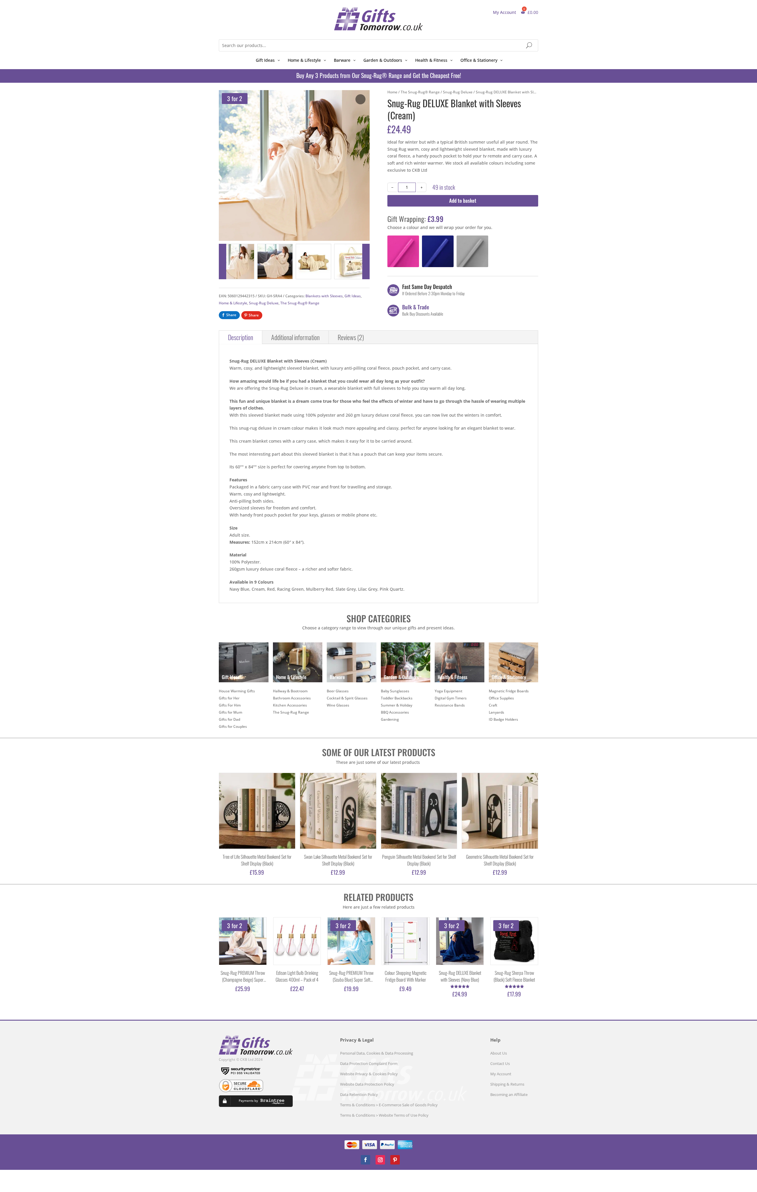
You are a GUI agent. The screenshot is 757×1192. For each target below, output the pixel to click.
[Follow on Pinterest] (395, 1160)
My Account (504, 12)
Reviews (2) (351, 337)
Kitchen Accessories (290, 705)
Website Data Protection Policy (367, 1084)
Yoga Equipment (448, 691)
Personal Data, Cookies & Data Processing (376, 1053)
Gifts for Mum (230, 712)
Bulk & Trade (415, 307)
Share (231, 314)
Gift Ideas (352, 295)
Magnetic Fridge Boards (509, 691)
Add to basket (462, 200)
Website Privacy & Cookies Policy (369, 1073)
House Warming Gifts (237, 691)
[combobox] (378, 45)
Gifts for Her (229, 698)
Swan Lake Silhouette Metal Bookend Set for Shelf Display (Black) (338, 860)
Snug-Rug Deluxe (264, 303)
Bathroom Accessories (292, 698)
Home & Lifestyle (233, 303)
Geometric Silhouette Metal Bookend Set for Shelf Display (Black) (500, 860)
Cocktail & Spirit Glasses (347, 698)
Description (240, 337)
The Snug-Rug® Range (299, 303)
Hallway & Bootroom (290, 691)
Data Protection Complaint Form (368, 1063)
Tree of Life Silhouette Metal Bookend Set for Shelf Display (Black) (257, 860)
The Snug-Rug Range (291, 712)
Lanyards (496, 712)
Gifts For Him (230, 705)
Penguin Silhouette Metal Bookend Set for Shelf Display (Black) (419, 860)
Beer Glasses (338, 691)
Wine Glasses (338, 705)
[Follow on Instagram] (380, 1160)
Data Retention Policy (359, 1094)
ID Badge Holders (503, 719)
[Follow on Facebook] (365, 1160)
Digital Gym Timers (451, 698)
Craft (493, 705)
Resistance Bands (450, 705)
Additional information (295, 337)
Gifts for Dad (229, 719)
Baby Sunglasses (395, 691)
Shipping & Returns (507, 1084)
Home (392, 92)
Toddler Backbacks (397, 698)
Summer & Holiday (396, 705)
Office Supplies (501, 698)
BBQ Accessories (395, 712)
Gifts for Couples (233, 726)
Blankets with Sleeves (324, 295)
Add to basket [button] (391, 263)
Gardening (390, 719)
